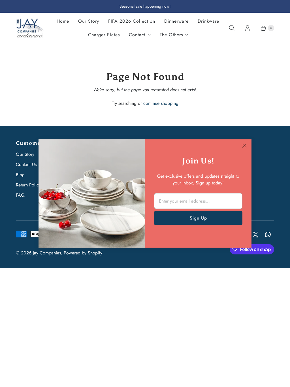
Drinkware (208, 21)
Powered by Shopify (83, 253)
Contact (137, 34)
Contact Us (26, 164)
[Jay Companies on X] (255, 234)
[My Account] (247, 28)
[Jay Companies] (30, 28)
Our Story (88, 21)
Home (63, 21)
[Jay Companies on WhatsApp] (268, 234)
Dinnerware (176, 21)
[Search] (232, 28)
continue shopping (160, 103)
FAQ (20, 195)
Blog (20, 174)
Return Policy (28, 185)
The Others (171, 34)
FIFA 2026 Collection (131, 21)
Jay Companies (47, 253)
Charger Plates (104, 34)
